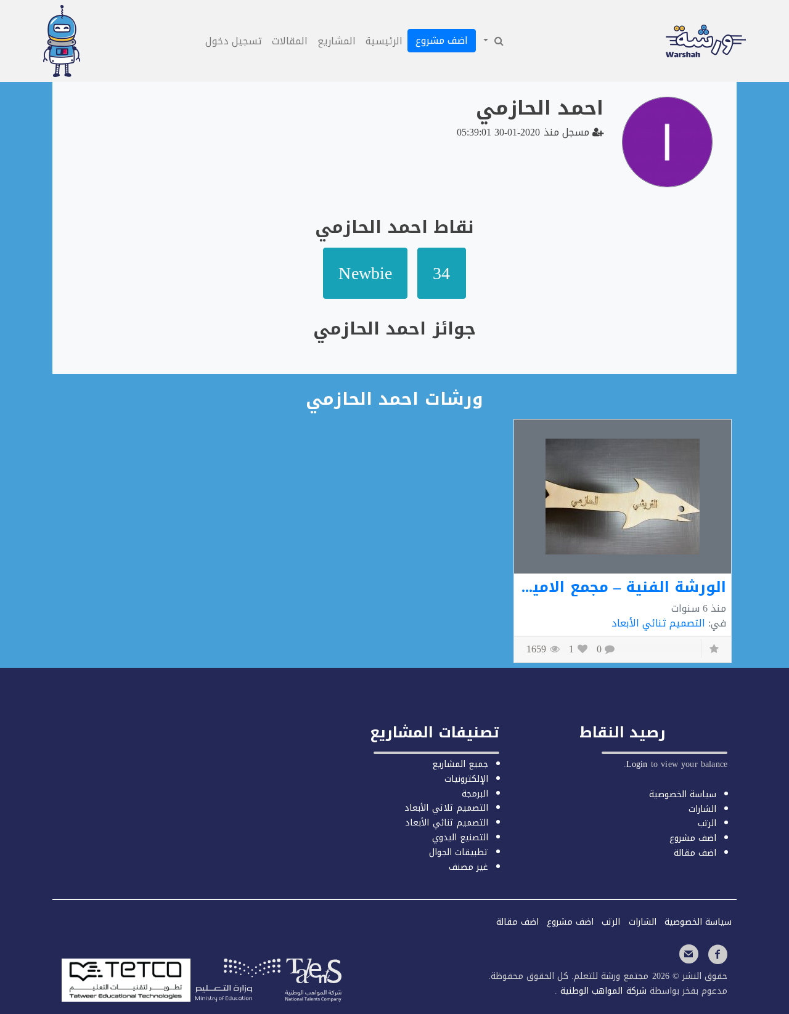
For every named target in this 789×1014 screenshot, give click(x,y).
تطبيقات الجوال (458, 852)
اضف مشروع (441, 40)
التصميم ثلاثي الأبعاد (446, 808)
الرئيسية (384, 41)
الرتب (707, 823)
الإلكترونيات (466, 779)
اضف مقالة (695, 853)
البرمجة (475, 793)
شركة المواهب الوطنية (601, 991)
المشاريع (336, 41)
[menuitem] (492, 41)
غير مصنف (468, 867)
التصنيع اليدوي (460, 837)
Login (637, 764)
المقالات (290, 41)
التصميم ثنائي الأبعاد (658, 623)
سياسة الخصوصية (682, 794)
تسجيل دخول (233, 41)
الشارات (702, 809)
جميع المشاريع (460, 764)
